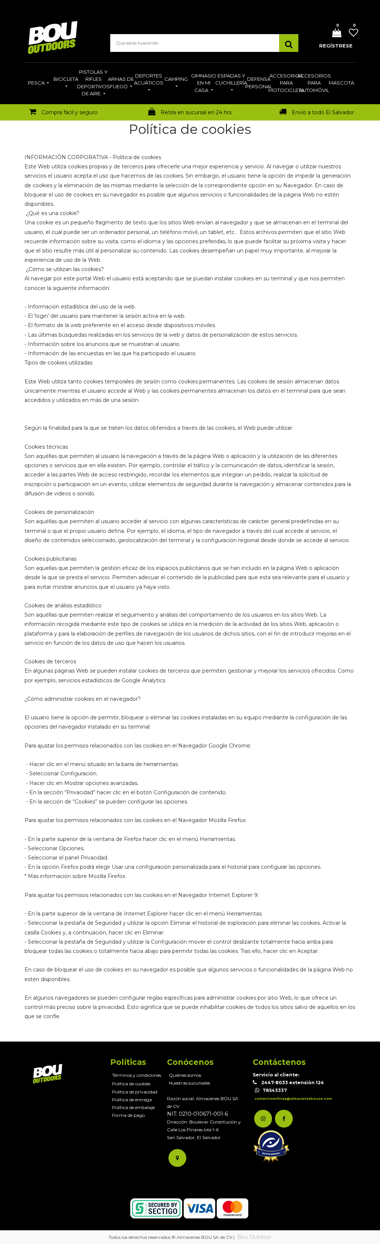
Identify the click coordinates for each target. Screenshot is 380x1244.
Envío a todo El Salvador (323, 112)
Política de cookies (131, 1083)
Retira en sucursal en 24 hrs (196, 112)
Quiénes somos (185, 1075)
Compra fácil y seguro (70, 112)
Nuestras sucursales (189, 1083)
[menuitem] (38, 83)
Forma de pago (128, 1115)
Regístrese (336, 46)
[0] (334, 33)
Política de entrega (132, 1099)
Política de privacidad (134, 1092)
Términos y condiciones (136, 1075)
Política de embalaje (133, 1107)
